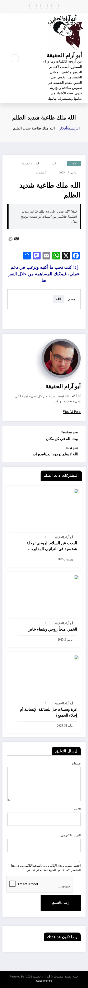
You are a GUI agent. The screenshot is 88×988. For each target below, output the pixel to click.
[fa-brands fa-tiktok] (33, 5)
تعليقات (76, 763)
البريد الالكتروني (71, 835)
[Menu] (28, 58)
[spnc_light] (4, 58)
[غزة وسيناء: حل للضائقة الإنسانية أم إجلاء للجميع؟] (44, 676)
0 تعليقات (41, 172)
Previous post (69, 432)
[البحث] (15, 58)
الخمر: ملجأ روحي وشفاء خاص (52, 629)
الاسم (77, 809)
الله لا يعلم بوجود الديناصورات (55, 454)
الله (54, 163)
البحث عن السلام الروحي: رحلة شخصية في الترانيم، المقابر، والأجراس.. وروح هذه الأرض (51, 546)
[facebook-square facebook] (55, 5)
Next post (72, 448)
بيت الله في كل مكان (62, 439)
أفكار (74, 163)
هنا (44, 273)
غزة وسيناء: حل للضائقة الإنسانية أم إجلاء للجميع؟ (48, 712)
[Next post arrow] (11, 454)
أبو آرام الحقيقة (64, 55)
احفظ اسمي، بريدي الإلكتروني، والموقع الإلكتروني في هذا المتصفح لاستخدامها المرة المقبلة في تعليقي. (46, 868)
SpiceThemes (44, 980)
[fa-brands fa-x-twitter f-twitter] (44, 5)
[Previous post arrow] (11, 436)
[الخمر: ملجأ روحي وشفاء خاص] (44, 596)
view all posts (72, 411)
